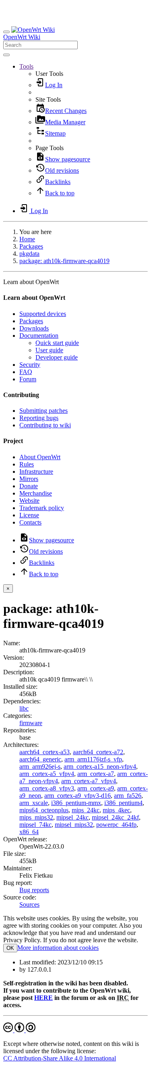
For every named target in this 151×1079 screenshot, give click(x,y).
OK (10, 948)
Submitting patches (43, 410)
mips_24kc (85, 810)
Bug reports (34, 890)
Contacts (30, 522)
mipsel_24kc (72, 817)
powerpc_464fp (116, 824)
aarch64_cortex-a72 (98, 752)
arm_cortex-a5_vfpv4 (46, 773)
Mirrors (28, 478)
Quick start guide (57, 342)
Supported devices (42, 313)
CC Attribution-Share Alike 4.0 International (59, 1058)
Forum (27, 379)
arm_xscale (33, 802)
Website (29, 500)
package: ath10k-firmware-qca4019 (64, 260)
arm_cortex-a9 (95, 788)
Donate (28, 486)
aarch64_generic (40, 759)
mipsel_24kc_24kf (115, 817)
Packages (31, 246)
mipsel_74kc (35, 824)
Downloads (34, 328)
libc (24, 708)
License (29, 515)
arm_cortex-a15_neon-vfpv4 (100, 766)
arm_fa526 (127, 795)
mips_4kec (116, 810)
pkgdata (29, 253)
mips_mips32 (36, 817)
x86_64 (29, 831)
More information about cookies (58, 947)
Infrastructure (36, 471)
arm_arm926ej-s (39, 766)
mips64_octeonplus (43, 810)
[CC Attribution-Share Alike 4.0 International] (19, 1030)
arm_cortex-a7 (95, 773)
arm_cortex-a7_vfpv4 (88, 781)
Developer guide (56, 357)
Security (29, 364)
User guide (49, 350)
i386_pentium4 (123, 802)
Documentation (38, 335)
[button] (26, 66)
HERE (43, 997)
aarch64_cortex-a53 (44, 752)
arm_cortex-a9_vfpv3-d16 (77, 795)
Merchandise (35, 493)
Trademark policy (41, 507)
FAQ (25, 371)
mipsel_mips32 (74, 824)
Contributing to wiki (45, 425)
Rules (26, 464)
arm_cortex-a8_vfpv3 (46, 788)
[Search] (6, 55)
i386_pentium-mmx (76, 802)
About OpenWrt (39, 457)
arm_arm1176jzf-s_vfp (93, 759)
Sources (29, 904)
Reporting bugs (38, 417)
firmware (30, 722)
